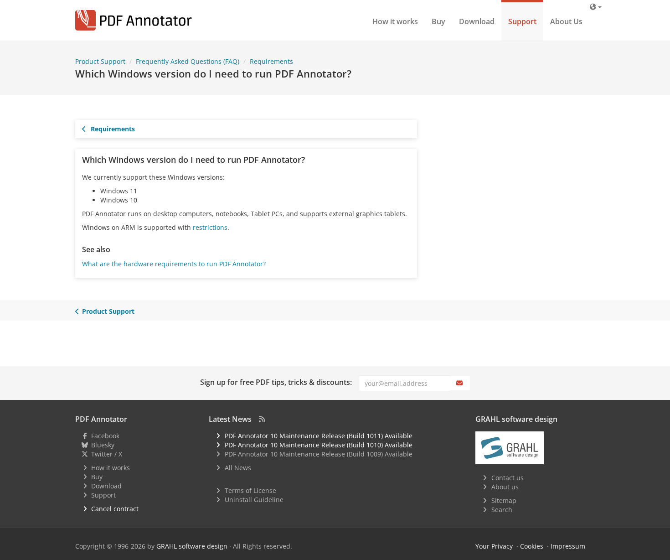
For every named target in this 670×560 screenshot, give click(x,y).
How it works (395, 21)
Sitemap (503, 500)
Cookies (531, 546)
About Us (566, 21)
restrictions (210, 227)
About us (505, 486)
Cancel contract (115, 508)
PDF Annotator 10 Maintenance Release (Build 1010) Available (318, 445)
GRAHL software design (191, 546)
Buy (438, 21)
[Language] (595, 6)
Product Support (108, 311)
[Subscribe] (460, 383)
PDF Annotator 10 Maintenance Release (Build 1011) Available (318, 435)
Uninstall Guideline (254, 499)
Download (477, 21)
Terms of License (250, 490)
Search (501, 509)
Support (522, 21)
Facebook (105, 435)
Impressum (568, 546)
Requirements (112, 128)
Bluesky (102, 445)
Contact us (507, 477)
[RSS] (262, 419)
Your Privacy (494, 546)
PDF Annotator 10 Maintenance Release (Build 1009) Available (318, 454)
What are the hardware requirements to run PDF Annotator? (174, 263)
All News (238, 467)
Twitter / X (106, 454)
